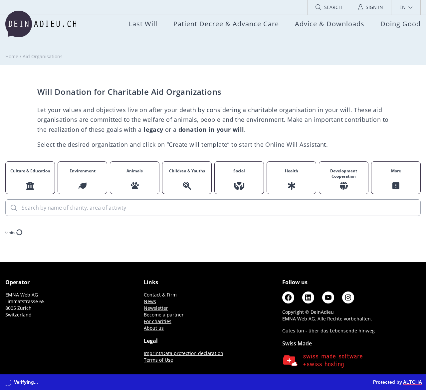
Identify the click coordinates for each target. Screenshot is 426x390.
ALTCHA (412, 382)
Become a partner (164, 314)
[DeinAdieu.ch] (40, 24)
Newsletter (156, 308)
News (150, 301)
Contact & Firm (160, 295)
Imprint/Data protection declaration (183, 353)
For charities (157, 321)
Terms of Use (158, 360)
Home (11, 56)
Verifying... (26, 382)
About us (154, 328)
